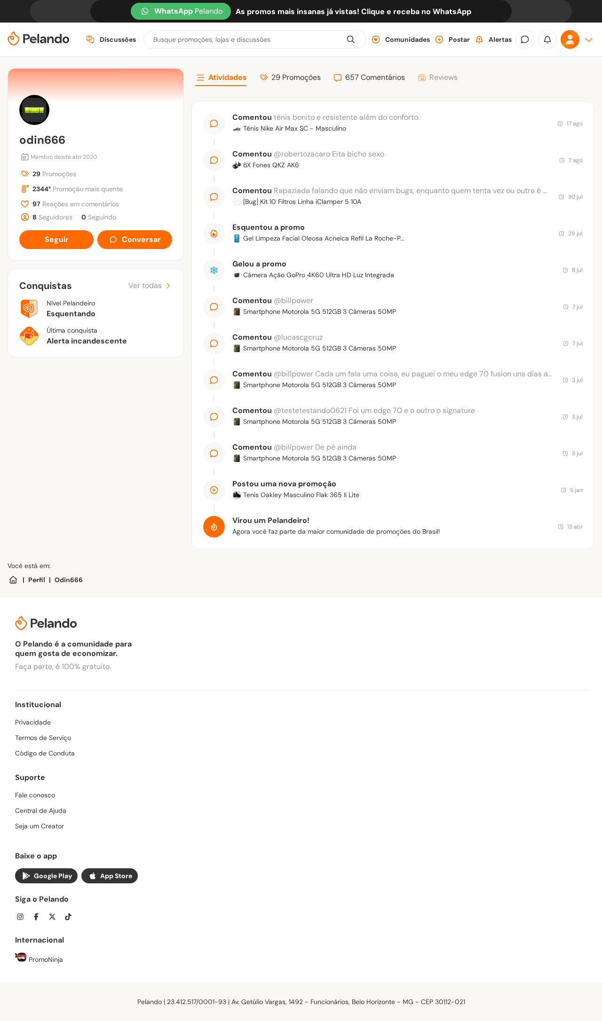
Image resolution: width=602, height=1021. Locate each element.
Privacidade (33, 722)
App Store (116, 876)
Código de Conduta (45, 753)
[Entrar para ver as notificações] (547, 39)
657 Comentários (375, 77)
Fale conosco (35, 795)
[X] (55, 918)
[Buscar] (350, 39)
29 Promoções (296, 77)
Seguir (57, 239)
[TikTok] (71, 918)
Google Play (53, 876)
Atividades (227, 77)
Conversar (141, 239)
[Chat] (524, 39)
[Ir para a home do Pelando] (39, 39)
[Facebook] (39, 918)
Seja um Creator (39, 826)
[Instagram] (23, 918)
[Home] (13, 579)
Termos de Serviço (43, 737)
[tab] (221, 79)
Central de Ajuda (40, 810)
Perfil (36, 580)
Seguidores (52, 217)
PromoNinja (45, 959)
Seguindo (98, 217)
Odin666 (69, 580)
